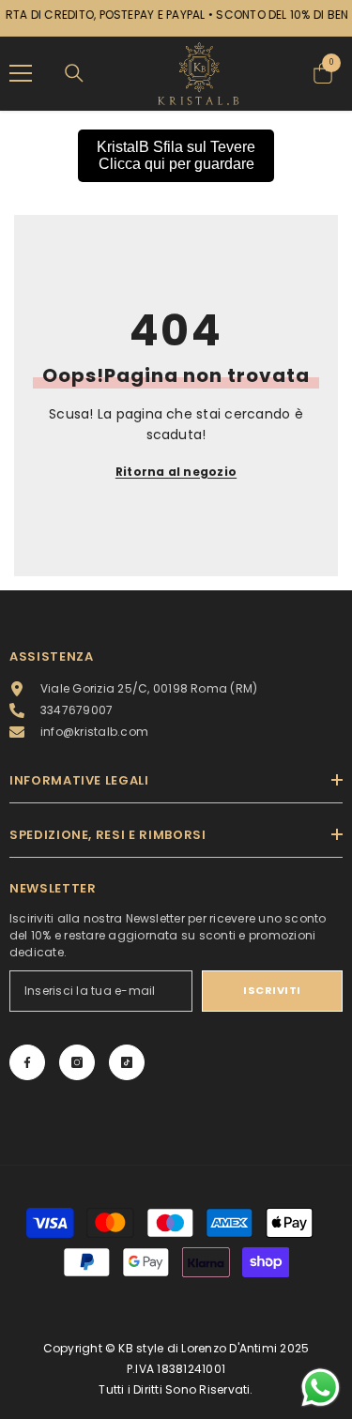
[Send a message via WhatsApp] (320, 1388)
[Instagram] (77, 1062)
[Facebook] (27, 1062)
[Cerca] (74, 73)
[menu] (20, 73)
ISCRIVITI (272, 990)
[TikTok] (127, 1062)
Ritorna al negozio (176, 472)
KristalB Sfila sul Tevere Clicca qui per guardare (176, 155)
